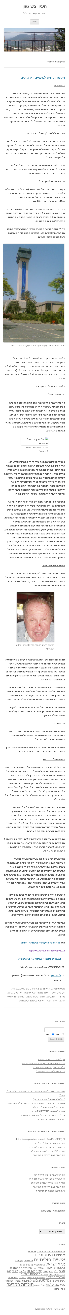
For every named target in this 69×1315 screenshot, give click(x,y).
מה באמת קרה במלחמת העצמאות (49, 1155)
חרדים (45, 1271)
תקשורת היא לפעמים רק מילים (43, 77)
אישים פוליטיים (49, 1259)
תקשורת (52, 992)
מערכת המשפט (55, 1277)
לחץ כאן (56, 975)
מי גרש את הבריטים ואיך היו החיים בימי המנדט (43, 1063)
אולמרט (32, 1251)
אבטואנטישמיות (56, 1251)
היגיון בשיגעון (34, 6)
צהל (32, 1280)
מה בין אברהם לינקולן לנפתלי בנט (49, 1143)
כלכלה (22, 1271)
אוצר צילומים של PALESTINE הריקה (48, 1111)
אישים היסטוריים (50, 1255)
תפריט (34, 22)
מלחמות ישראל (31, 1274)
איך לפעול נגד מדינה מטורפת (51, 1059)
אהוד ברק (42, 1251)
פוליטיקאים (54, 1281)
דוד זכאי (54, 996)
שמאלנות (52, 1284)
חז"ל (56, 1271)
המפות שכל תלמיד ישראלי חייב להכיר (47, 1107)
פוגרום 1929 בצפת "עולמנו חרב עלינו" (47, 1151)
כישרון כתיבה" (31, 996)
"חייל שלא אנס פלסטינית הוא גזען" (49, 1099)
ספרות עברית (32, 1278)
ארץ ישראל (55, 1264)
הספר (34, 1268)
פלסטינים (42, 1280)
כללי (15, 1271)
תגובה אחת (59, 85)
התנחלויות (26, 1268)
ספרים (22, 1277)
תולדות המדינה (20, 1284)
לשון (9, 1271)
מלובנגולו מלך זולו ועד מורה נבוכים (49, 1067)
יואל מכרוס (45, 996)
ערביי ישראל (13, 1277)
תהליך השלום (39, 1285)
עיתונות (31, 1000)
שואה (17, 1280)
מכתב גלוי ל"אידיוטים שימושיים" (50, 1071)
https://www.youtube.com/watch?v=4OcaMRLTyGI (40, 1139)
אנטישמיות (28, 1260)
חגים (62, 1271)
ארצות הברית (39, 1265)
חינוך (51, 1271)
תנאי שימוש (60, 1309)
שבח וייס (23, 1000)
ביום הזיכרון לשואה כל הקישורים (50, 1191)
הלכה (40, 1268)
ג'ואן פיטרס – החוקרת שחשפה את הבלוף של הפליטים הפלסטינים (35, 1103)
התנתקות (15, 1268)
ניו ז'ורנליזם (19, 996)
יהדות (31, 1271)
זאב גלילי (50, 988)
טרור (39, 1271)
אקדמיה (61, 992)
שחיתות (9, 1280)
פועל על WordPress (43, 1309)
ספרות (41, 1277)
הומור (22, 1264)
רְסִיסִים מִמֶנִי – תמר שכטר (53, 1211)
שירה (62, 1285)
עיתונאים (40, 1000)
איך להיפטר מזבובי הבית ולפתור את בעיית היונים (42, 1115)
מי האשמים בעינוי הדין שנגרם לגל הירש (47, 1147)
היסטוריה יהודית (54, 1267)
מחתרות (44, 1274)
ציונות (25, 1280)
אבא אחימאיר (29, 992)
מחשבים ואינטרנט (57, 1274)
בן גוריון (29, 1264)
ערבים (62, 1281)
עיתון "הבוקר (51, 1000)
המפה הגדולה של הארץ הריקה (51, 1119)
